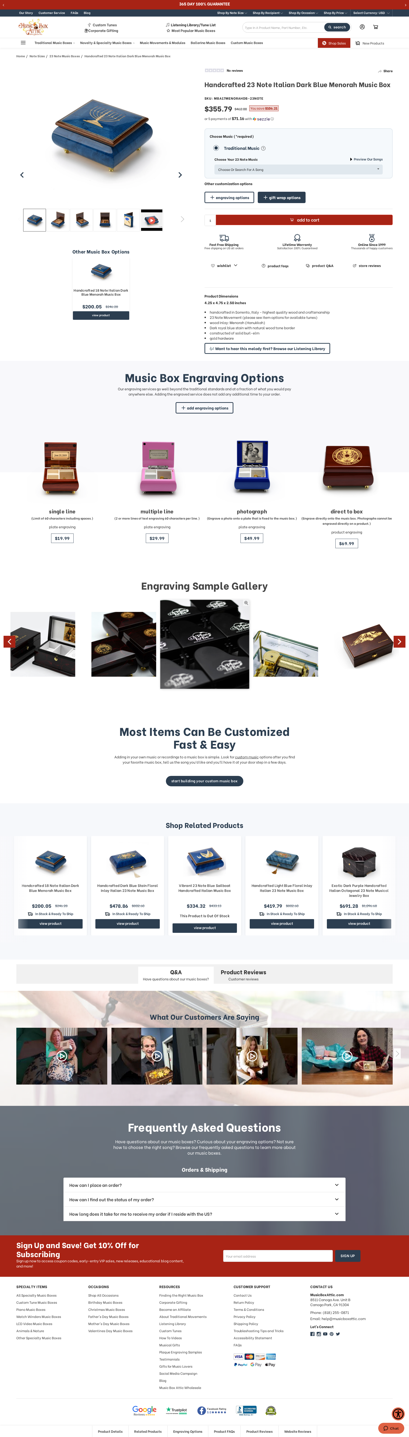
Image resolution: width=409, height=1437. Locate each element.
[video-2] (156, 1056)
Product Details (110, 1431)
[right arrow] (180, 175)
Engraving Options (187, 1431)
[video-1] (61, 1056)
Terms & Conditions (249, 1309)
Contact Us (243, 1295)
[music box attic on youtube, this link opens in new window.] (325, 1334)
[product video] (151, 220)
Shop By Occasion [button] (302, 12)
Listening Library (172, 1323)
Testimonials (169, 1359)
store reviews (370, 265)
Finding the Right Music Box (181, 1295)
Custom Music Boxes (247, 42)
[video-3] (252, 1056)
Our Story (26, 12)
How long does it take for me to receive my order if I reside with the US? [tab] (140, 1213)
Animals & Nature (30, 1330)
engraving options (232, 197)
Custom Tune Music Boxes (36, 1302)
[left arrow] (22, 175)
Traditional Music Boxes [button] (54, 42)
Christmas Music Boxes (106, 1309)
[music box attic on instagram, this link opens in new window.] (319, 1334)
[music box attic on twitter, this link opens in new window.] (338, 1334)
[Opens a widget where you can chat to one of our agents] (391, 1429)
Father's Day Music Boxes (108, 1316)
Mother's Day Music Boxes (108, 1323)
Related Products (148, 1431)
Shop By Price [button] (334, 12)
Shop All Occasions (103, 1295)
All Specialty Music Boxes (36, 1295)
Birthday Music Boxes (105, 1302)
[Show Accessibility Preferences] (398, 1413)
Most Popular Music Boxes (193, 30)
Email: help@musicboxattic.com (338, 1318)
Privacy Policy (245, 1316)
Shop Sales (337, 42)
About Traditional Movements (183, 1316)
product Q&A (322, 265)
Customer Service (52, 12)
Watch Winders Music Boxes (38, 1316)
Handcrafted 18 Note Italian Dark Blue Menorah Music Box (101, 292)
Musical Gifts (169, 1344)
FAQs (74, 12)
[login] (362, 27)
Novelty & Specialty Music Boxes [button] (106, 42)
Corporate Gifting (103, 30)
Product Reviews (259, 1431)
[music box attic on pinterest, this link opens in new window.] (331, 1334)
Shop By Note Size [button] (231, 12)
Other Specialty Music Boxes (38, 1337)
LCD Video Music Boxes (34, 1323)
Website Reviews (297, 1431)
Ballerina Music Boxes (208, 42)
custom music (247, 756)
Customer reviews (243, 974)
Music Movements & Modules (162, 42)
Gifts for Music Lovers (175, 1366)
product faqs (278, 265)
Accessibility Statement (253, 1337)
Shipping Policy (246, 1323)
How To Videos (170, 1337)
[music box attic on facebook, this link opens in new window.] (312, 1334)
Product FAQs (224, 1431)
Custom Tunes (105, 24)
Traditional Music (242, 148)
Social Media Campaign (178, 1373)
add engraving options (207, 407)
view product (101, 315)
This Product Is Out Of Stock (205, 915)
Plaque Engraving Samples (180, 1351)
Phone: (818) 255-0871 (329, 1312)
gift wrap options (285, 197)
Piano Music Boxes (30, 1309)
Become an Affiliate (175, 1309)
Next (182, 219)
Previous (19, 219)
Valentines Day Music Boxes (110, 1330)
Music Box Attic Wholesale (180, 1387)
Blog (87, 12)
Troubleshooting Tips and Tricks (259, 1330)
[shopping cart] (375, 27)
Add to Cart (308, 219)
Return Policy (244, 1302)
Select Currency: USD (369, 12)
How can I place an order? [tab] (95, 1185)
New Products (373, 42)
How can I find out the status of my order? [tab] (111, 1199)
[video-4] (347, 1056)
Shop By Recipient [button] (266, 12)
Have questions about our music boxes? (176, 974)
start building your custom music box (204, 780)
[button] (371, 13)
